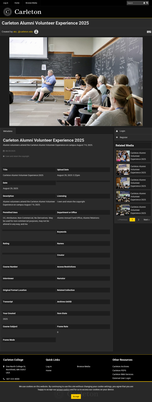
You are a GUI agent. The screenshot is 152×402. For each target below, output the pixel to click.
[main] (76, 186)
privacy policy (63, 389)
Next (146, 219)
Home (17, 3)
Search (147, 3)
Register (123, 137)
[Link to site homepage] (22, 11)
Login (122, 131)
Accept (76, 396)
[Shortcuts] (149, 31)
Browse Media (31, 3)
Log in (5, 3)
